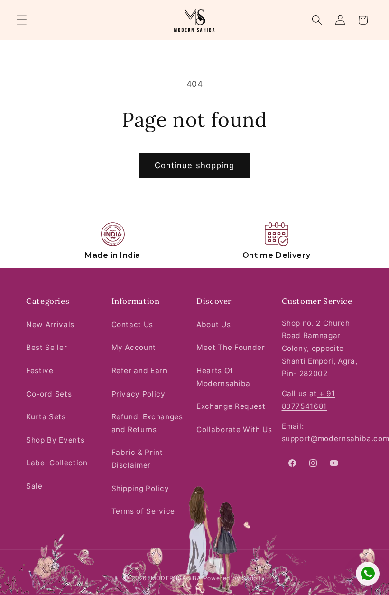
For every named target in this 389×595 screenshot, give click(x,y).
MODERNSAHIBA (176, 578)
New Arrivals (50, 324)
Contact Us (132, 324)
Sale (34, 486)
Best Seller (46, 347)
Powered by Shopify (234, 578)
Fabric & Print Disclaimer (137, 459)
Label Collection (57, 462)
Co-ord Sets (49, 393)
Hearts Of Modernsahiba (223, 377)
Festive (40, 370)
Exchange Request (231, 406)
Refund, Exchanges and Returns (147, 423)
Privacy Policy (138, 393)
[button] (21, 20)
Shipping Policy (140, 488)
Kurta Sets (46, 416)
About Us (213, 324)
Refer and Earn (139, 370)
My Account (134, 347)
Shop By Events (55, 439)
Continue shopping (195, 165)
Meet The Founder (230, 347)
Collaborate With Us (234, 429)
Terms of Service (143, 511)
